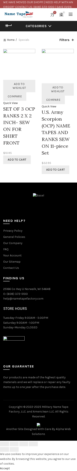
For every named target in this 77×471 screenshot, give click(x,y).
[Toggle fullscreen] (23, 444)
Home (11, 39)
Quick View (10, 103)
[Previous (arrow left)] (4, 449)
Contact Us (11, 268)
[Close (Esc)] (4, 444)
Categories (36, 26)
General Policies (14, 237)
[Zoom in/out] (33, 444)
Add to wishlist (19, 86)
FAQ (6, 249)
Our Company (12, 243)
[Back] (8, 25)
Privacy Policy (12, 231)
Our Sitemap (12, 261)
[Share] (14, 444)
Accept (5, 468)
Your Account (12, 255)
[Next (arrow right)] (14, 449)
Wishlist (54, 12)
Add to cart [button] (17, 159)
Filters (64, 40)
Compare (15, 96)
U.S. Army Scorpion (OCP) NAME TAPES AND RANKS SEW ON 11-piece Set (56, 132)
